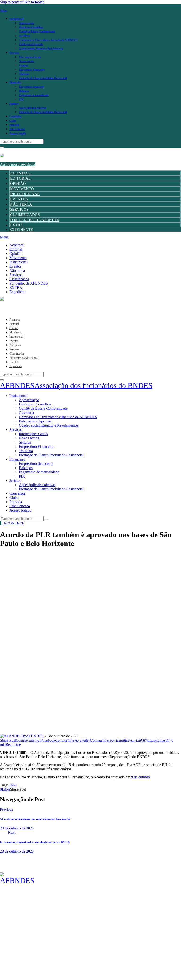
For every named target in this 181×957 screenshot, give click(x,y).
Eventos (19, 199)
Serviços (19, 209)
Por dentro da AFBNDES (34, 220)
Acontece (20, 173)
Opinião (18, 184)
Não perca (21, 204)
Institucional (25, 194)
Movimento (22, 189)
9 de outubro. (141, 777)
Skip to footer (33, 2)
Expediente (21, 229)
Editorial (20, 178)
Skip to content (11, 2)
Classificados (25, 215)
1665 (12, 785)
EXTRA (16, 225)
